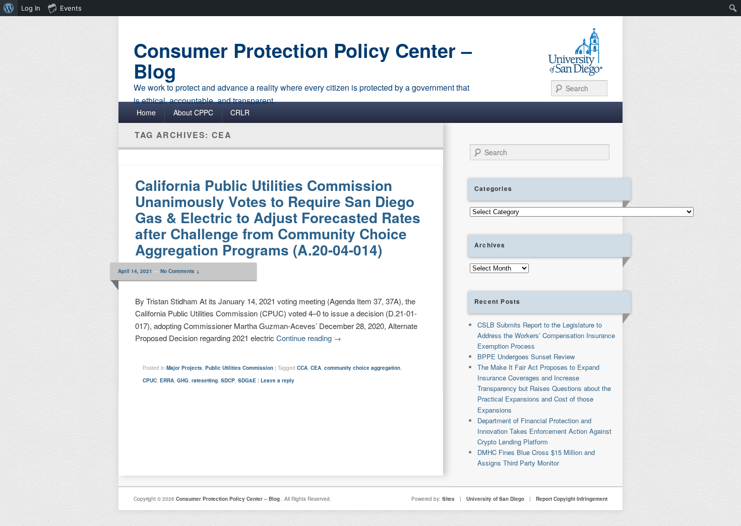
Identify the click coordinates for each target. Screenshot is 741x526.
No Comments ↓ (180, 271)
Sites (448, 498)
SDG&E (247, 380)
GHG (183, 380)
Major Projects (184, 367)
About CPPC (193, 112)
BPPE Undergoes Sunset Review (526, 356)
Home (146, 112)
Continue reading (308, 338)
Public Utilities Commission (239, 367)
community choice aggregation (362, 367)
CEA (316, 367)
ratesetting (205, 380)
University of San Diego (495, 498)
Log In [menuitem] (30, 8)
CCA (302, 367)
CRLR (240, 112)
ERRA (167, 380)
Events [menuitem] (71, 8)
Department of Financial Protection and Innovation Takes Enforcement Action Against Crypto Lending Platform (544, 431)
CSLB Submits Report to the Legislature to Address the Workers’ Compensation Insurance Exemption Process (546, 335)
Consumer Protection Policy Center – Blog (303, 60)
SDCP (228, 380)
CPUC (150, 380)
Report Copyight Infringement (571, 498)
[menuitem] (9, 8)
